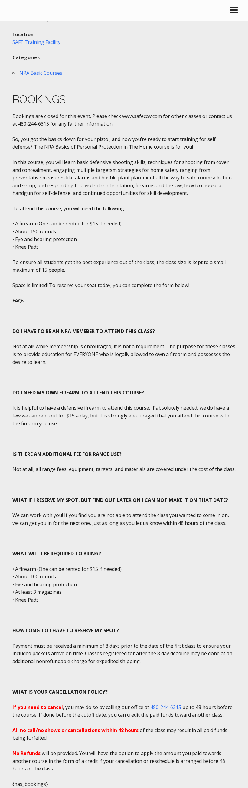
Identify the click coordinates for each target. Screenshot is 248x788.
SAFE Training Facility (36, 42)
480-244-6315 (165, 707)
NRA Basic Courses (40, 73)
